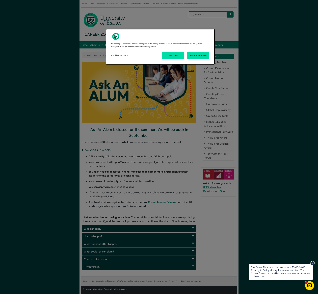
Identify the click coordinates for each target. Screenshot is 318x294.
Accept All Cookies (198, 55)
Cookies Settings (119, 55)
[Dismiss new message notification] (312, 263)
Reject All (173, 55)
